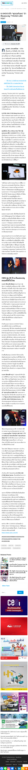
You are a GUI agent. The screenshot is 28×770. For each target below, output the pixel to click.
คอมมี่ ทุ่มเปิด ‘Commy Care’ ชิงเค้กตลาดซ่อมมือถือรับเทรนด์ (18, 565)
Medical (15, 764)
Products (7, 8)
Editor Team (6, 586)
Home (2, 8)
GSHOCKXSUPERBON (6, 548)
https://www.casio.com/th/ (10, 532)
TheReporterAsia (10, 757)
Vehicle (25, 761)
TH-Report (20, 764)
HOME (7, 761)
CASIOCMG (3, 545)
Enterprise (19, 761)
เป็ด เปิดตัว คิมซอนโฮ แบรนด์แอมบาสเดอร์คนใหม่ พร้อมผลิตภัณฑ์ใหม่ (17, 579)
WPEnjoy (14, 759)
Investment (9, 764)
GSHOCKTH (17, 545)
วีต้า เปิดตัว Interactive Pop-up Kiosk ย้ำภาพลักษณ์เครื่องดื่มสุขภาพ (18, 572)
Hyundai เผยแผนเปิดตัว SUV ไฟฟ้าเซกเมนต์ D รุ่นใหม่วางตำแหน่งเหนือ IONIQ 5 (14, 737)
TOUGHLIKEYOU (16, 548)
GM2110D (11, 545)
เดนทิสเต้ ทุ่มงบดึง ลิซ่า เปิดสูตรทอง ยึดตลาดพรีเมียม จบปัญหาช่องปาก (17, 559)
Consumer (12, 761)
